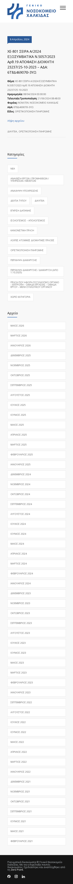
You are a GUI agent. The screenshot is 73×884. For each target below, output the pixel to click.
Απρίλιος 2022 (19, 752)
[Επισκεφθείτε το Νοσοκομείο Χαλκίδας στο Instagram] (16, 876)
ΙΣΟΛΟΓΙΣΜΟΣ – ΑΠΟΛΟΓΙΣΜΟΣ (28, 220)
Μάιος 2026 (17, 325)
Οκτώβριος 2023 (20, 613)
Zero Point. (17, 869)
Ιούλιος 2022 (18, 722)
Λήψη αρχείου (15, 120)
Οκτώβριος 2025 (20, 375)
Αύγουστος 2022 (20, 712)
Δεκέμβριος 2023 (21, 593)
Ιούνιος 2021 (18, 821)
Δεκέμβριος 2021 (21, 781)
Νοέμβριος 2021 (20, 791)
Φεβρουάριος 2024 (22, 573)
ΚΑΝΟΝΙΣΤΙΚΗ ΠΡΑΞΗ (22, 230)
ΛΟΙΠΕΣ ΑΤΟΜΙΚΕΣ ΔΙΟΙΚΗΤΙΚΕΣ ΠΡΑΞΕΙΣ (32, 240)
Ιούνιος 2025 (18, 415)
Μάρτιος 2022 (19, 761)
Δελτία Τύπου (18, 200)
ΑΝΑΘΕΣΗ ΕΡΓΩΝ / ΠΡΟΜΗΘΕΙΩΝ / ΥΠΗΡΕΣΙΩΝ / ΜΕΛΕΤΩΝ (30, 180)
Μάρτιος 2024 (19, 563)
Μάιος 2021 (17, 831)
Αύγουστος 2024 (20, 514)
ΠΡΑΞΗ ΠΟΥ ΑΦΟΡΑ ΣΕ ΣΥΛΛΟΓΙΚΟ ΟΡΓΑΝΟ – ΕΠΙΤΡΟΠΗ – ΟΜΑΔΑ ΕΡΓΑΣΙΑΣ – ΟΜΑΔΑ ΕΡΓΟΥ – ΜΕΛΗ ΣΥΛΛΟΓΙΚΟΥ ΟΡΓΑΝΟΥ (35, 285)
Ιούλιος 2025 (18, 405)
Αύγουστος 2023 (20, 633)
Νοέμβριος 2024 (20, 484)
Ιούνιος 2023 (18, 652)
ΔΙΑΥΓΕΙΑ (12, 131)
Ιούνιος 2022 (18, 732)
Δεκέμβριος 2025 (21, 355)
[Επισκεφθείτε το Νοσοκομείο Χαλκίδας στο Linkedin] (23, 876)
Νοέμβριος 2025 (20, 365)
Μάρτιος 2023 (19, 672)
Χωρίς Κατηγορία (20, 297)
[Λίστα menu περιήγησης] (63, 11)
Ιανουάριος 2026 (21, 345)
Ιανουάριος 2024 (21, 583)
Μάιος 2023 (17, 662)
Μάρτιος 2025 (19, 444)
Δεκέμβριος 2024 (21, 474)
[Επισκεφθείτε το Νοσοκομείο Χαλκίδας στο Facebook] (9, 876)
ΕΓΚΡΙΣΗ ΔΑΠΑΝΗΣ (21, 210)
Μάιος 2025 (17, 424)
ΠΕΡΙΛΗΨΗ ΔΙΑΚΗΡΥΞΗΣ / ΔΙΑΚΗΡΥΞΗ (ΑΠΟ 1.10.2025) (34, 271)
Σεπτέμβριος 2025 (21, 385)
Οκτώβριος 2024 (20, 494)
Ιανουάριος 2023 (21, 692)
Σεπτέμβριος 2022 (21, 702)
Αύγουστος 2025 (20, 395)
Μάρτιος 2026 (19, 335)
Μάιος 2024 (17, 543)
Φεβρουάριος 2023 (22, 682)
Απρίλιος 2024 (19, 553)
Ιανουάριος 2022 (21, 771)
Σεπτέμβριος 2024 (21, 504)
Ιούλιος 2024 (18, 524)
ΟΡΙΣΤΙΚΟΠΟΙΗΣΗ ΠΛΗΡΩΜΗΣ (35, 131)
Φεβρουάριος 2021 (22, 841)
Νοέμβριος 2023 (20, 603)
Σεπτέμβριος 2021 (21, 811)
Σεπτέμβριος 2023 (21, 623)
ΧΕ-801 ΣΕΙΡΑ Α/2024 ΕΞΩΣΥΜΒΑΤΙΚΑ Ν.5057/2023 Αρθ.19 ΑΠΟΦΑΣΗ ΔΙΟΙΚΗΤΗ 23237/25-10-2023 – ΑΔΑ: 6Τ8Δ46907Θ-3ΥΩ (31, 62)
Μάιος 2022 (17, 742)
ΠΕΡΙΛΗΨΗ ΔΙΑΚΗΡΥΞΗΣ (24, 260)
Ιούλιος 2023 (18, 643)
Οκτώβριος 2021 (20, 801)
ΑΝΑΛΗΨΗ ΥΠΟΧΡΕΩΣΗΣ (24, 190)
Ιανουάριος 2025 (21, 464)
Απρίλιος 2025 (19, 434)
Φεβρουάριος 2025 (22, 454)
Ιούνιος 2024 (18, 533)
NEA (13, 168)
